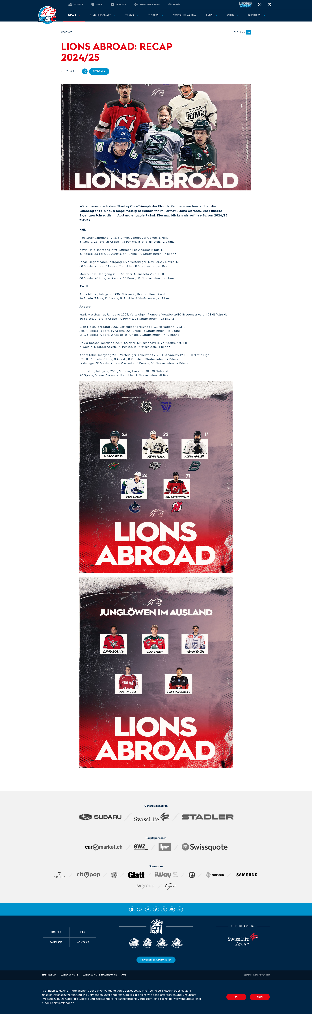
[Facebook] (148, 909)
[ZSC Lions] (47, 15)
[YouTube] (172, 909)
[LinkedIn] (180, 909)
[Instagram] (132, 909)
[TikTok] (156, 909)
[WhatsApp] (140, 909)
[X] (164, 909)
